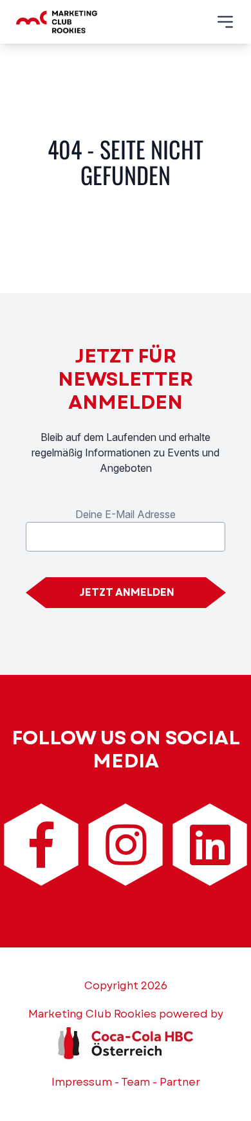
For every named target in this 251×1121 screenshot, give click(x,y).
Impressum (81, 1082)
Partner (180, 1082)
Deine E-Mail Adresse (125, 514)
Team (135, 1082)
